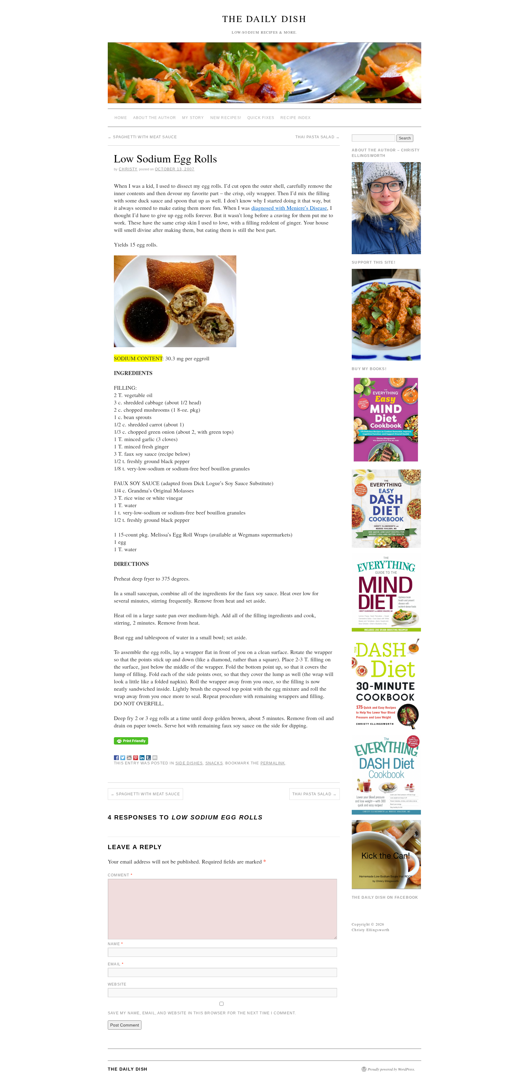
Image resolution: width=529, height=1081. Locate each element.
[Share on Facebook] (116, 756)
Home (120, 118)
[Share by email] (154, 756)
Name (115, 944)
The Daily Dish (264, 18)
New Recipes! (225, 118)
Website (117, 984)
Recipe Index (295, 118)
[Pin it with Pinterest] (135, 756)
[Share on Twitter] (122, 756)
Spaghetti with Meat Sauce (142, 137)
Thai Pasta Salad (317, 137)
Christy (128, 169)
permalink (273, 763)
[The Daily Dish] (264, 75)
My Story (193, 118)
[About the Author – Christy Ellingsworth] (386, 207)
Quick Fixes (260, 118)
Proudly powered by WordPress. (391, 1069)
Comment (120, 875)
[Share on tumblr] (148, 756)
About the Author (154, 118)
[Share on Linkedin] (142, 756)
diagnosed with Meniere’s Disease (289, 207)
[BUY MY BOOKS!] (386, 419)
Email (116, 964)
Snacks (214, 763)
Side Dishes (189, 763)
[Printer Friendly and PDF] (131, 740)
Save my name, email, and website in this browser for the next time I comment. (202, 1013)
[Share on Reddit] (129, 756)
